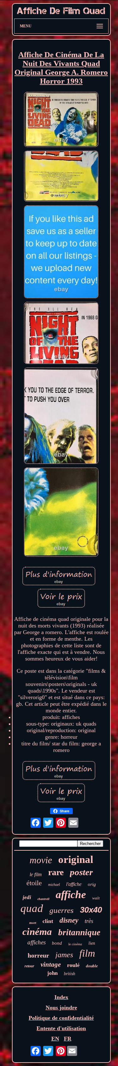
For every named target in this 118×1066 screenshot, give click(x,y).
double (92, 966)
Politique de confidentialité (61, 1018)
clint (47, 921)
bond (57, 943)
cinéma (37, 931)
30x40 (91, 909)
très (89, 921)
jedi (27, 897)
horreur (38, 955)
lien (91, 943)
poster (81, 872)
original (75, 859)
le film (36, 874)
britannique (79, 932)
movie (41, 860)
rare (56, 872)
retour (29, 966)
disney (68, 920)
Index (61, 997)
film (87, 953)
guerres (61, 910)
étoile (34, 883)
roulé (73, 965)
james (64, 955)
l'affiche (73, 884)
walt (96, 898)
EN (55, 1039)
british (69, 973)
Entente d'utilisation (61, 1028)
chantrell (43, 899)
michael (54, 884)
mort (32, 923)
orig (92, 884)
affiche (71, 894)
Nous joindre (61, 1007)
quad (31, 908)
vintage (51, 964)
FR (67, 1039)
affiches (36, 942)
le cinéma (75, 944)
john (52, 973)
